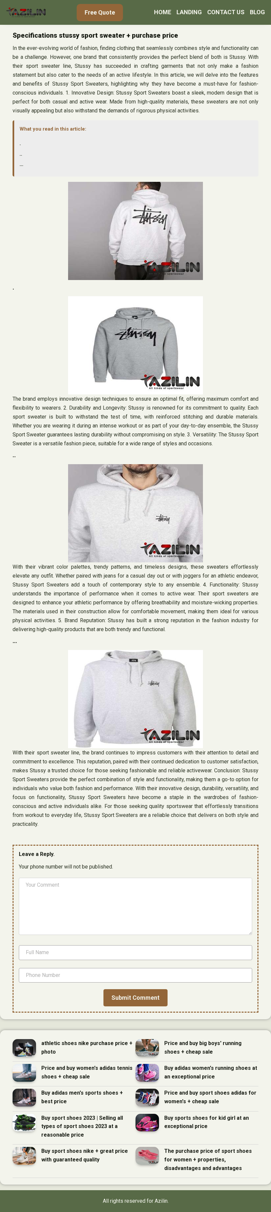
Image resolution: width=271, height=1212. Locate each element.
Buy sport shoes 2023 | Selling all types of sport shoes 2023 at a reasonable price (82, 1126)
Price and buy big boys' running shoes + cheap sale (203, 1047)
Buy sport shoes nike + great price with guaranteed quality (84, 1155)
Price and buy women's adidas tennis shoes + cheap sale (87, 1072)
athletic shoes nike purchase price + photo (87, 1047)
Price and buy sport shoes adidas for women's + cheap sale (210, 1097)
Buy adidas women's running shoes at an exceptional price (210, 1072)
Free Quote (100, 12)
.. (20, 154)
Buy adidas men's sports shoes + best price (82, 1097)
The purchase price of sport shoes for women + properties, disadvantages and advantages (208, 1159)
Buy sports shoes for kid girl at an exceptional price (206, 1122)
